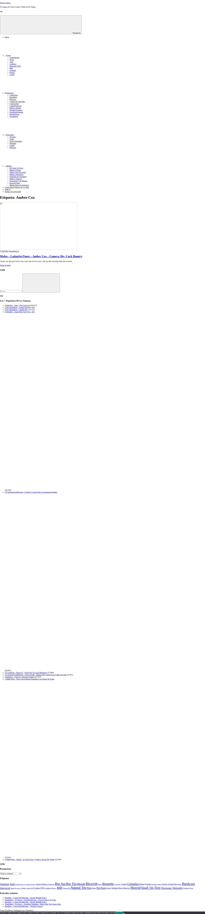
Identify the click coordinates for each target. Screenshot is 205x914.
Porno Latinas (5, 3)
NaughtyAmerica (15, 110)
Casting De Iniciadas (17, 102)
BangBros (13, 97)
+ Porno (8, 55)
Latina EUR (30, 888)
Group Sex (172, 884)
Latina (23, 888)
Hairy (179, 884)
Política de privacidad (13, 192)
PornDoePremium (16, 112)
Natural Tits (78, 888)
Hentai (11, 73)
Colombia (133, 883)
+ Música (8, 166)
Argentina (51, 884)
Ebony (142, 884)
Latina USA (39, 888)
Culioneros (13, 95)
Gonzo (164, 884)
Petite (94, 888)
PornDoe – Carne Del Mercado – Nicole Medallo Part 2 (26, 898)
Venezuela (177, 888)
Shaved (135, 888)
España (148, 884)
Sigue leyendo (5, 265)
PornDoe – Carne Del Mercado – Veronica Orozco (24, 906)
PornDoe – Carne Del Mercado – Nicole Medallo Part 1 (26, 902)
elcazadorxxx (14, 251)
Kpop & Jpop (14, 183)
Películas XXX (15, 66)
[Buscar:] (11, 291)
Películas (12, 148)
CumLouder (14, 104)
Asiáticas (12, 64)
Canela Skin (117, 884)
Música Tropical (15, 179)
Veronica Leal (188, 888)
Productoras (9, 93)
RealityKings (14, 114)
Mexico (53, 888)
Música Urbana (15, 170)
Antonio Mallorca (42, 884)
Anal (11, 62)
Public (108, 888)
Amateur (12, 70)
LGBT (12, 75)
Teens (11, 60)
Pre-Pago (101, 887)
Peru (89, 888)
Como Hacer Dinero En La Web (17, 187)
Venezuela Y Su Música (18, 181)
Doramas (12, 143)
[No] (124, 913)
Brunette (108, 884)
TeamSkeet (13, 117)
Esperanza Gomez (156, 884)
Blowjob (92, 884)
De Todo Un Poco (16, 168)
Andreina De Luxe (20, 884)
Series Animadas (15, 141)
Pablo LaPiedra (15, 108)
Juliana (12, 888)
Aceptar (119, 913)
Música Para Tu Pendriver (19, 185)
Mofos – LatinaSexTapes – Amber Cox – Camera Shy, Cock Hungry (41, 256)
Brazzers (12, 99)
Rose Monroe (124, 888)
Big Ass (60, 884)
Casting (124, 884)
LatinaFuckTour (15, 106)
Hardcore (188, 884)
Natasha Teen (66, 888)
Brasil (100, 884)
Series (11, 139)
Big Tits (71, 884)
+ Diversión (9, 135)
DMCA (8, 190)
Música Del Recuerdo (17, 172)
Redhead (115, 888)
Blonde (81, 883)
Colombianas (14, 58)
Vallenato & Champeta (17, 177)
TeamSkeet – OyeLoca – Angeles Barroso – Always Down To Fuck (30, 900)
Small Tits (147, 888)
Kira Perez (18, 888)
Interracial (5, 888)
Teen (157, 888)
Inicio (7, 37)
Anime (12, 146)
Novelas (12, 137)
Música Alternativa (16, 175)
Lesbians (48, 888)
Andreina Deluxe (30, 884)
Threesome (166, 888)
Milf (11, 68)
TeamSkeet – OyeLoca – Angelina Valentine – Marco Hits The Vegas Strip (33, 904)
